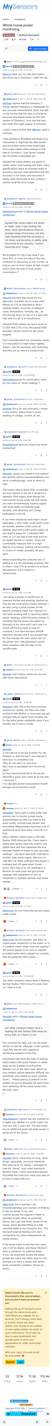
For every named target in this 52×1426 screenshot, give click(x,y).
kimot (9, 61)
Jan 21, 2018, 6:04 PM (21, 1012)
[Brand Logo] (20, 6)
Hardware (9, 35)
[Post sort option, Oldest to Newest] (6, 48)
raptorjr (9, 670)
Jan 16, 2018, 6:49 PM (21, 440)
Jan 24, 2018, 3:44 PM (33, 1114)
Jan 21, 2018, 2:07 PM (21, 906)
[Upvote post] (36, 85)
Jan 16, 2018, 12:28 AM (21, 70)
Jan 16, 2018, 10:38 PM (21, 702)
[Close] (45, 1293)
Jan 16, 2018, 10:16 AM (21, 207)
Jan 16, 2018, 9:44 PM (21, 592)
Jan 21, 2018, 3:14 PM (20, 976)
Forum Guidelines (37, 1408)
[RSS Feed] (38, 39)
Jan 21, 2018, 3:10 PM (35, 935)
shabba (10, 803)
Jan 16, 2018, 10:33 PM (32, 670)
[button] (4, 1422)
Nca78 (9, 66)
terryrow (10, 808)
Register (10, 1362)
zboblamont (11, 99)
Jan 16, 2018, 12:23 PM (21, 375)
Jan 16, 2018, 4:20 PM (36, 404)
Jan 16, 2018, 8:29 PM (36, 469)
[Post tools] (47, 85)
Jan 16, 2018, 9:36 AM (36, 99)
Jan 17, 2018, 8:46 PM (30, 745)
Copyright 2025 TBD (15, 1408)
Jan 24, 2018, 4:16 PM (36, 1200)
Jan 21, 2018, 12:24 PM (33, 808)
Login (20, 1362)
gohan (9, 94)
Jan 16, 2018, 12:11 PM (36, 293)
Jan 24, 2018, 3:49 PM (33, 1154)
